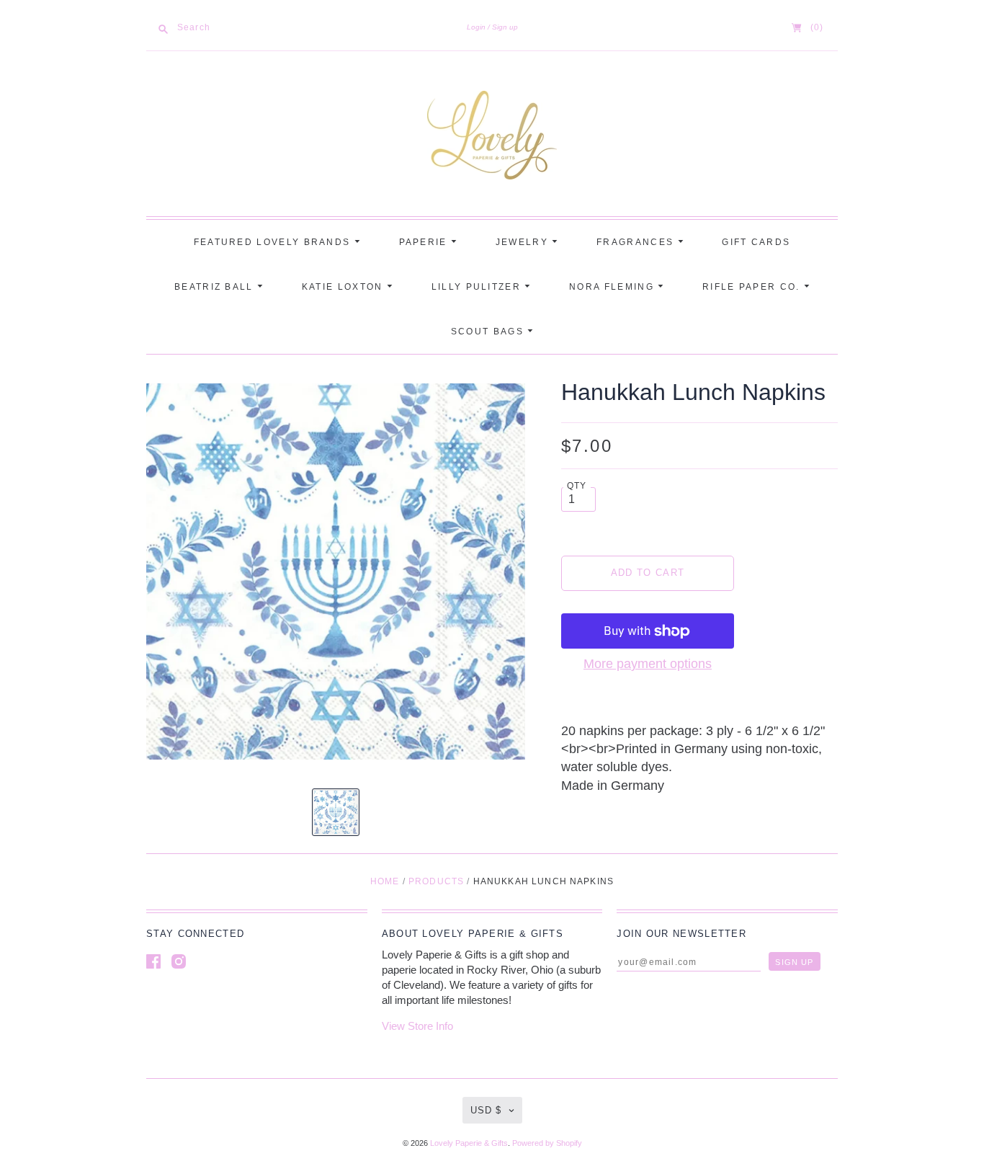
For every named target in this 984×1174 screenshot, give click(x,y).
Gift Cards (756, 242)
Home (385, 881)
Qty (577, 485)
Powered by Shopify (547, 1143)
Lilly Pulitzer (478, 287)
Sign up (505, 27)
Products (436, 881)
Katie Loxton (344, 287)
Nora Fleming (613, 287)
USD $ (485, 1110)
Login (476, 27)
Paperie (425, 242)
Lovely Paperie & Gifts (469, 1143)
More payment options (647, 664)
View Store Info (417, 1026)
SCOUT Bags (489, 331)
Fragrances (636, 242)
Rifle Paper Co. (753, 287)
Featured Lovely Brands (274, 242)
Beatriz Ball (215, 287)
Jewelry (524, 242)
